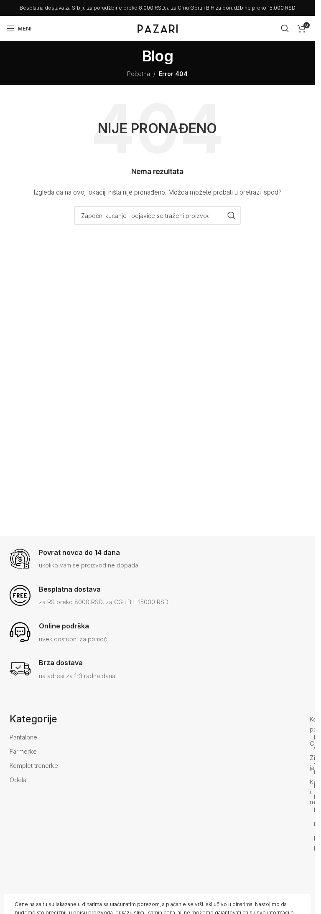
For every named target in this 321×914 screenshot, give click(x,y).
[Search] (285, 28)
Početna (138, 73)
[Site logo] (157, 27)
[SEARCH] (231, 215)
